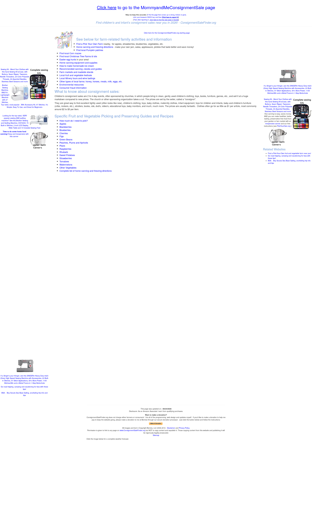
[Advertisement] (24, 46)
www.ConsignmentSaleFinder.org (132, 430)
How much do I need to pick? (73, 120)
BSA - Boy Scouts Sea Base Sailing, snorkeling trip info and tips (24, 394)
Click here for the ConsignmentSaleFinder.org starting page (167, 33)
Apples (62, 123)
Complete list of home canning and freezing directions (85, 170)
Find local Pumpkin (85, 50)
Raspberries (65, 148)
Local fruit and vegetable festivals (75, 75)
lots (95, 56)
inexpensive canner (273, 123)
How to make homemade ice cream (76, 65)
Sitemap (156, 435)
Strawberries (65, 158)
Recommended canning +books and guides (80, 68)
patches (99, 50)
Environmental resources (71, 84)
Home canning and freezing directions (94, 46)
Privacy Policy (184, 428)
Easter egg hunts (67, 59)
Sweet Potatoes (67, 155)
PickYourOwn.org (283, 126)
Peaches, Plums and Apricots (73, 142)
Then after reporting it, (156, 20)
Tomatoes (64, 161)
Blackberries (65, 126)
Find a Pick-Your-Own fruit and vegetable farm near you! (289, 153)
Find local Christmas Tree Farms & (76, 56)
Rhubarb (63, 152)
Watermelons (65, 164)
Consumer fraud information (73, 87)
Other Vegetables (67, 167)
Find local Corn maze (69, 53)
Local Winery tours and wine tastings (77, 78)
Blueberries (65, 130)
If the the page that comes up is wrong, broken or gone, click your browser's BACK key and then (159, 16)
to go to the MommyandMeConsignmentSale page (156, 7)
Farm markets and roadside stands (76, 72)
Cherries (63, 133)
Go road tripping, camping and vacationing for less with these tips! (24, 387)
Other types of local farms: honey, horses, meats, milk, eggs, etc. (90, 81)
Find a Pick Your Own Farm (89, 43)
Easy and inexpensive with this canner (14, 134)
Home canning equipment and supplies (78, 62)
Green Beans (65, 139)
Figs (61, 136)
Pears (62, 145)
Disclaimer (171, 428)
